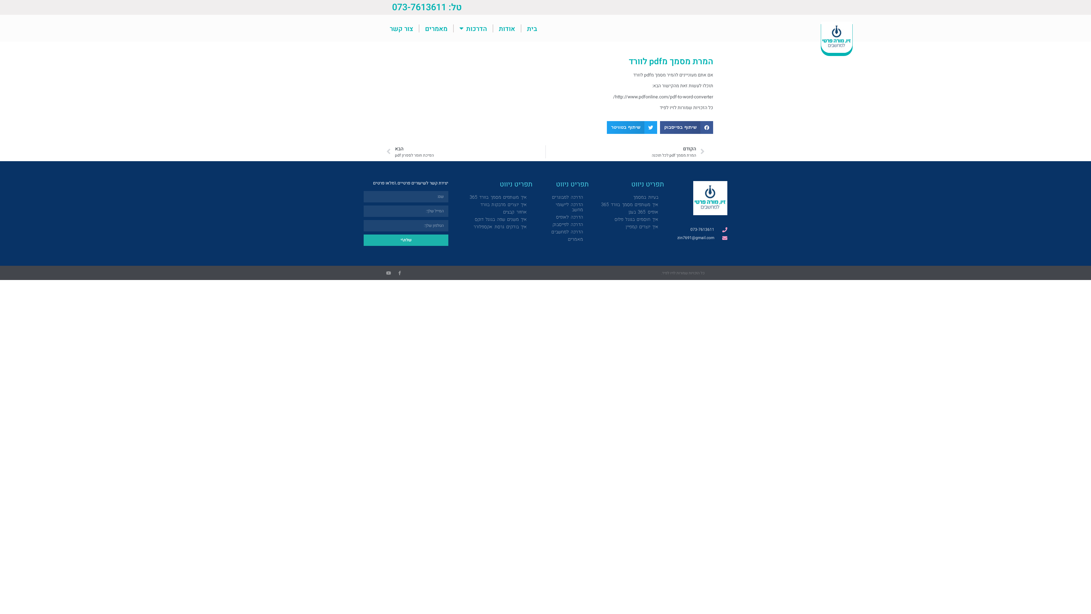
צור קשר (401, 28)
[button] (686, 127)
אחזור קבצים (515, 212)
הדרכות (476, 28)
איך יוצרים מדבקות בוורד (503, 204)
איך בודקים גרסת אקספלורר (500, 226)
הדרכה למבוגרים (567, 197)
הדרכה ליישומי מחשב (569, 207)
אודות (507, 28)
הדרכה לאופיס (569, 217)
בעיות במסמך (645, 197)
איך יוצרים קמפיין (642, 226)
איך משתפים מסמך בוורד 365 (630, 204)
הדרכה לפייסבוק (568, 224)
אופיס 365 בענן (643, 212)
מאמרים (436, 28)
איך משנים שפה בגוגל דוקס (501, 219)
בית (532, 28)
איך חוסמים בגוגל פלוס (636, 219)
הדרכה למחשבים (567, 232)
